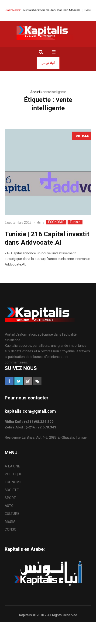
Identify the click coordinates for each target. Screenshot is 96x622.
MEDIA (10, 521)
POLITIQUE (13, 474)
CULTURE (12, 513)
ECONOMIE (56, 222)
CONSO (10, 529)
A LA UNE (12, 466)
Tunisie (75, 222)
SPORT (10, 497)
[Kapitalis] (48, 33)
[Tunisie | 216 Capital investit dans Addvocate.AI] (48, 172)
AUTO (9, 505)
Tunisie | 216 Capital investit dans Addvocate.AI (47, 238)
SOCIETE (12, 489)
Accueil (35, 91)
